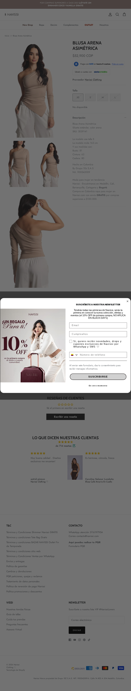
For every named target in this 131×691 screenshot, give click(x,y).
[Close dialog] (127, 301)
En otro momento (98, 386)
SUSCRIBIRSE (98, 376)
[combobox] (73, 355)
